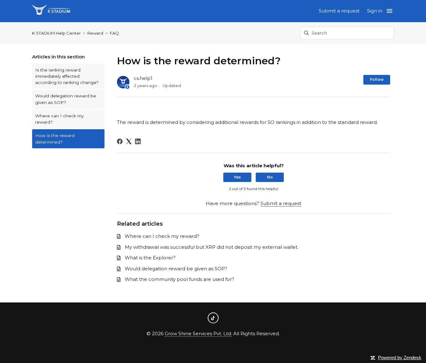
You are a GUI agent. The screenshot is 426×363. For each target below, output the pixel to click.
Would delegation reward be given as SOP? (65, 99)
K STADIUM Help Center (56, 33)
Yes (237, 177)
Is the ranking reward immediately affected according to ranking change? (67, 76)
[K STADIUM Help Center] (51, 11)
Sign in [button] (374, 11)
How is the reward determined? (55, 138)
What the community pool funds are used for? (179, 279)
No (270, 177)
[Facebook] (120, 141)
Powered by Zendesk (399, 357)
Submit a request (339, 11)
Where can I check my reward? (59, 119)
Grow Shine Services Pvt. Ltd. (198, 333)
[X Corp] (129, 141)
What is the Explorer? (150, 258)
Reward (95, 33)
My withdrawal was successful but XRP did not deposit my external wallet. (211, 247)
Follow (377, 79)
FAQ (114, 33)
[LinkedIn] (138, 141)
